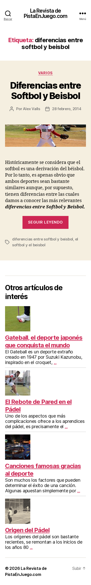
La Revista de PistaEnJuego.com (45, 13)
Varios (45, 73)
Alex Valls (31, 108)
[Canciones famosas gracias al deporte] (45, 447)
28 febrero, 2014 (66, 108)
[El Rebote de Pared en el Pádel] (45, 383)
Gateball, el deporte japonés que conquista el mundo (43, 341)
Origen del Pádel (27, 530)
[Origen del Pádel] (45, 511)
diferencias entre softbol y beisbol (42, 239)
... (55, 362)
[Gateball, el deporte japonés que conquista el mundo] (45, 318)
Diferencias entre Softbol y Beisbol (45, 90)
